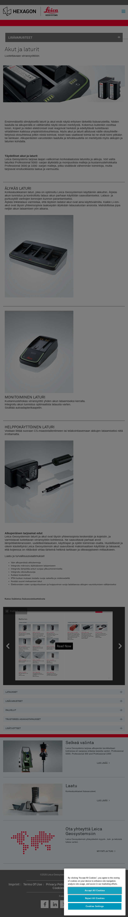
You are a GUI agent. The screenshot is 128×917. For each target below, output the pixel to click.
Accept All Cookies (95, 890)
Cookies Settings (95, 906)
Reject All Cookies (95, 898)
